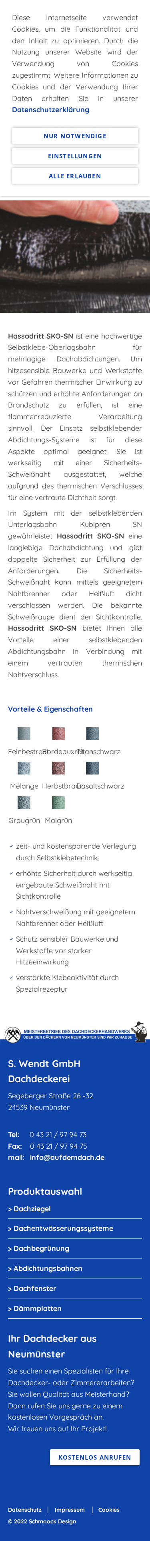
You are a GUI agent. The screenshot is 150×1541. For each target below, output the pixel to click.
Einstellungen (75, 156)
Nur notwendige (75, 136)
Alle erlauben (75, 176)
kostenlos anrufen (94, 1457)
